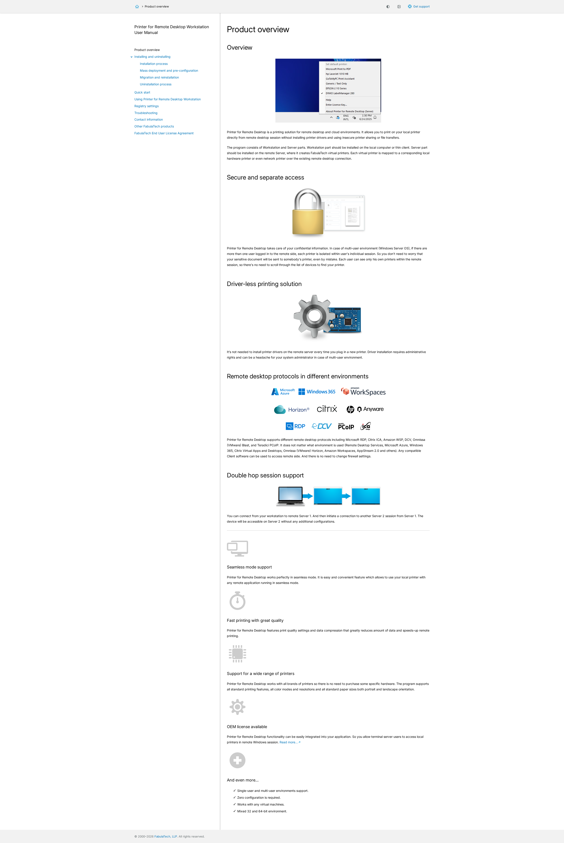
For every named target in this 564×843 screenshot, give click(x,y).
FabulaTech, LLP (165, 836)
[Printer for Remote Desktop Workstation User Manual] (137, 6)
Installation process (154, 63)
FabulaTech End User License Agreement (164, 133)
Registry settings (146, 106)
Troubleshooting (146, 113)
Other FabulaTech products (154, 126)
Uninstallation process (155, 84)
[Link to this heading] (256, 48)
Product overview (147, 50)
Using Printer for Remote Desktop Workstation (167, 99)
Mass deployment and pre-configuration (169, 70)
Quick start (142, 92)
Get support (421, 6)
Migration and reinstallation (159, 77)
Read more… (289, 742)
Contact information (148, 119)
